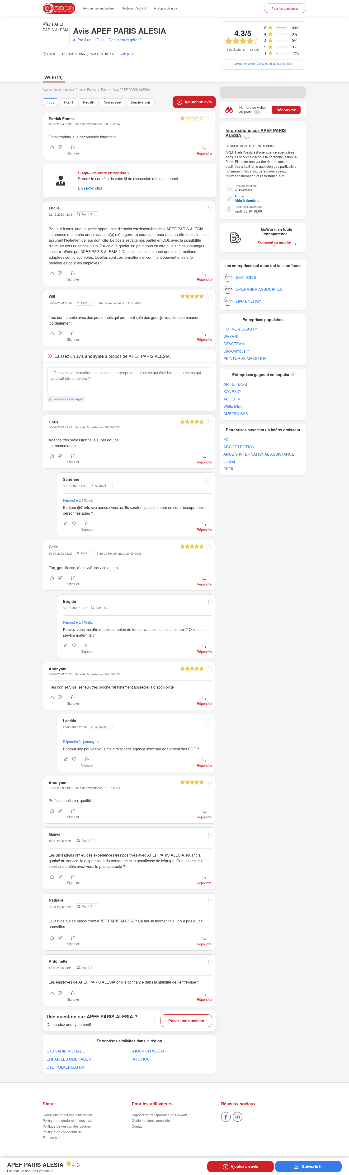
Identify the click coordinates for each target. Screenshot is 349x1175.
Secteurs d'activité (134, 8)
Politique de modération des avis (67, 1120)
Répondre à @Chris (78, 500)
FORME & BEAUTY (240, 329)
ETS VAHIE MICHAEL (66, 1051)
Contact (137, 1126)
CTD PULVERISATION (66, 1067)
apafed (229, 461)
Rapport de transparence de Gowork (159, 1114)
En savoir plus (90, 188)
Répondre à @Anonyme (81, 741)
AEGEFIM (232, 399)
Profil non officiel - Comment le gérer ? (109, 39)
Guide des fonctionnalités (151, 1120)
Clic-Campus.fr (236, 351)
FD (226, 439)
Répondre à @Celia (78, 622)
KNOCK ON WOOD (147, 1051)
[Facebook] (226, 1116)
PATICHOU (140, 1059)
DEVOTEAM (234, 343)
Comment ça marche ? (274, 244)
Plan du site (51, 1137)
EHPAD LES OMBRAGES (69, 1059)
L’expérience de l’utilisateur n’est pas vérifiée (263, 63)
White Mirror (233, 406)
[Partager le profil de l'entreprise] (299, 92)
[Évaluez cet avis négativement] (60, 150)
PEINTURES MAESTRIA (244, 358)
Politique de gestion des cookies (67, 1126)
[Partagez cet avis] (209, 119)
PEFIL (228, 469)
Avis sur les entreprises (98, 8)
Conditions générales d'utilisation (67, 1114)
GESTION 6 (246, 277)
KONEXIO (232, 391)
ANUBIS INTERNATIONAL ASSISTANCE (258, 454)
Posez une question (186, 1020)
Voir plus (126, 54)
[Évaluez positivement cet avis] (52, 150)
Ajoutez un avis (244, 1166)
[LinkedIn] (237, 1116)
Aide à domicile (247, 200)
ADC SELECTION (239, 447)
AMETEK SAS (235, 413)
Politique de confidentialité (62, 1132)
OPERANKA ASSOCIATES (259, 289)
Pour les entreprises (285, 8)
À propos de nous (166, 8)
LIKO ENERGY (248, 301)
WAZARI (230, 336)
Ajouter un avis (198, 101)
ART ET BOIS (235, 384)
